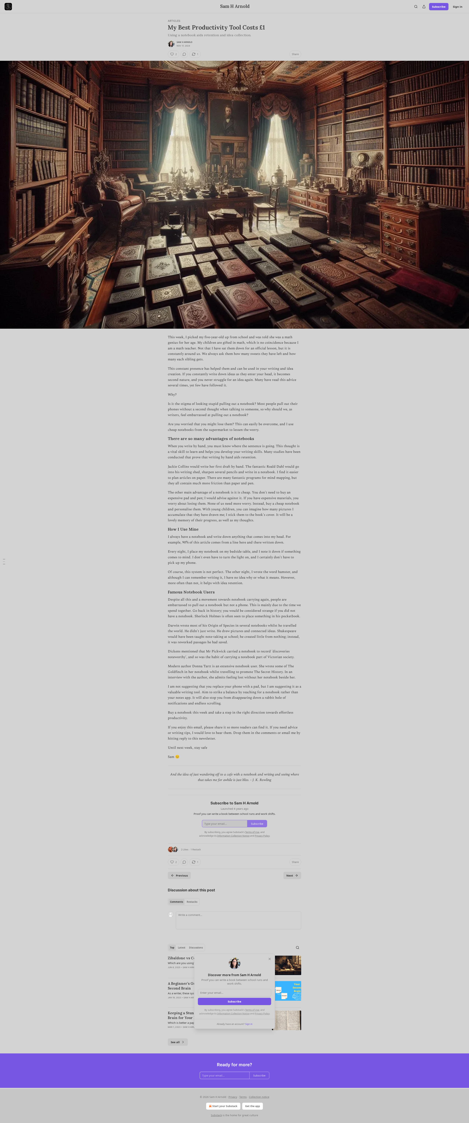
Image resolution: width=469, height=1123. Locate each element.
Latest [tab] (181, 947)
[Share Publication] (424, 6)
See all (175, 1042)
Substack (216, 1115)
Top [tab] (172, 947)
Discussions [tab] (196, 947)
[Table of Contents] (4, 561)
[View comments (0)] (184, 54)
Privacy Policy (262, 1013)
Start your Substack (224, 1106)
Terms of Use (252, 1009)
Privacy (232, 1097)
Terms (243, 1097)
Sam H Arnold (184, 42)
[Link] (163, 439)
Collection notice (259, 1097)
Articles (174, 20)
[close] (270, 959)
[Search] (416, 6)
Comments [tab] (176, 901)
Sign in (457, 6)
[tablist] (184, 901)
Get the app (252, 1106)
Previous (182, 875)
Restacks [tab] (192, 901)
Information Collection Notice (233, 1013)
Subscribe (439, 6)
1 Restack (196, 849)
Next (289, 875)
